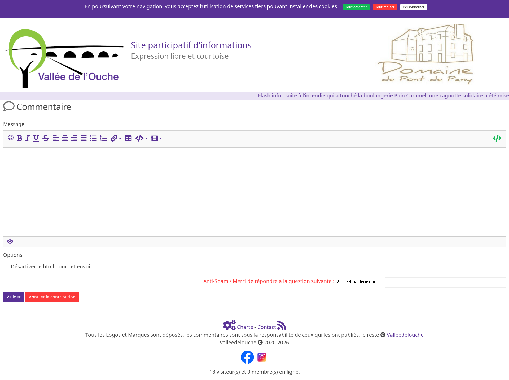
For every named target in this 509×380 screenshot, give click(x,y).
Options (12, 254)
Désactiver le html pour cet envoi (50, 266)
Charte (245, 327)
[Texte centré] (66, 138)
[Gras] (20, 138)
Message (13, 124)
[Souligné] (37, 138)
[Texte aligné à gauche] (57, 138)
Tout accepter (356, 7)
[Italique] (28, 138)
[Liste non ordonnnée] (94, 138)
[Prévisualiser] (10, 242)
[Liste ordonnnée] (104, 138)
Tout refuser (384, 7)
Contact (266, 327)
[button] (116, 138)
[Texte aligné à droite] (75, 138)
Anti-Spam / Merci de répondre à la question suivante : (270, 281)
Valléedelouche (405, 334)
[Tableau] (129, 138)
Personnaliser (413, 7)
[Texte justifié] (85, 138)
